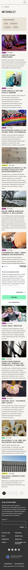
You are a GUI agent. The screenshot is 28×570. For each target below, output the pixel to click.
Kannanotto (14, 23)
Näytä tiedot (19, 292)
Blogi (6, 23)
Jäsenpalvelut (18, 539)
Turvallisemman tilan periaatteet (20, 543)
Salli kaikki (14, 297)
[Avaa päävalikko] (24, 2)
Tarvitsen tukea (6, 532)
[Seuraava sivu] (25, 493)
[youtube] (19, 550)
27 (22, 494)
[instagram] (9, 550)
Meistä (3, 536)
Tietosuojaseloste (19, 563)
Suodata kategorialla (8, 19)
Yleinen (16, 27)
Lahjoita (4, 542)
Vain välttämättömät (14, 302)
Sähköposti (4, 519)
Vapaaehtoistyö (19, 536)
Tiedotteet (7, 27)
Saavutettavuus (8, 563)
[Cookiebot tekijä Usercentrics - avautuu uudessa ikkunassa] (19, 266)
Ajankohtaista (5, 539)
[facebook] (12, 550)
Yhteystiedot (18, 532)
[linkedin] (16, 550)
